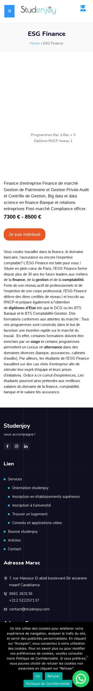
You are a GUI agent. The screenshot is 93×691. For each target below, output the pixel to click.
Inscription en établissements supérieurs (46, 496)
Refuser (53, 676)
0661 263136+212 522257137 (24, 597)
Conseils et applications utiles (37, 522)
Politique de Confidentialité (48, 684)
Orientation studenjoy (30, 487)
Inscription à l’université (31, 505)
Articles (14, 540)
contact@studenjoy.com (29, 609)
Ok (37, 676)
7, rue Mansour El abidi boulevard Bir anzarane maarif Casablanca (48, 581)
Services (15, 479)
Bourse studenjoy (23, 531)
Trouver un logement (30, 514)
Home (35, 43)
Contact (14, 549)
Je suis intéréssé (24, 234)
